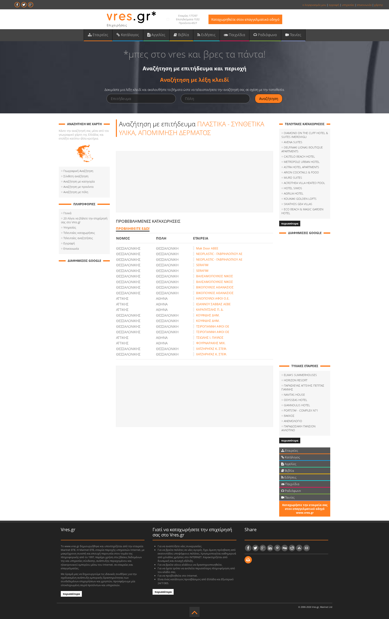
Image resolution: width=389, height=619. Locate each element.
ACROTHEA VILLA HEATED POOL (304, 183)
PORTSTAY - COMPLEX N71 (301, 410)
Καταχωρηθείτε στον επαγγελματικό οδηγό (245, 19)
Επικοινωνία (71, 248)
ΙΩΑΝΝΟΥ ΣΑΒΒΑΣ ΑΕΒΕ (213, 304)
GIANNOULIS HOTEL (297, 405)
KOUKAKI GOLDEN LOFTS (300, 199)
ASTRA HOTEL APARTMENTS (301, 167)
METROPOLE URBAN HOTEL (302, 162)
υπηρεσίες (348, 5)
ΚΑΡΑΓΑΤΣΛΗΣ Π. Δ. (209, 309)
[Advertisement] (194, 181)
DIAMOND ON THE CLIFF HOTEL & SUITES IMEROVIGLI (304, 135)
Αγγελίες (157, 34)
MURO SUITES (293, 177)
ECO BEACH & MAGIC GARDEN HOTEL (302, 211)
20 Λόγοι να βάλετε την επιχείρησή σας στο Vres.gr (84, 220)
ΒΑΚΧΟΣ (289, 416)
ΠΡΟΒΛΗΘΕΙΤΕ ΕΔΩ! (133, 228)
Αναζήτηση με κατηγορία (79, 181)
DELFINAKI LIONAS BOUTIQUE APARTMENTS (302, 149)
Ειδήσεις (208, 34)
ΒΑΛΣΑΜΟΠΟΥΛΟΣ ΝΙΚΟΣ (214, 276)
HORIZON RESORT (295, 380)
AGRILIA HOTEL (293, 193)
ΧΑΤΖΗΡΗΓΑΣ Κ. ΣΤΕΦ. (211, 349)
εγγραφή (334, 5)
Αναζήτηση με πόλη (75, 192)
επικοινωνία (364, 5)
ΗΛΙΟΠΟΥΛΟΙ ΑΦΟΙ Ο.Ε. (212, 298)
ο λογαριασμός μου (314, 5)
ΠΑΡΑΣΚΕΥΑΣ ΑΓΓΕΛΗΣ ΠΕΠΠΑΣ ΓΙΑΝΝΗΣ (302, 387)
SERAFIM (202, 265)
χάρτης (378, 5)
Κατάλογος (129, 34)
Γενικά (67, 213)
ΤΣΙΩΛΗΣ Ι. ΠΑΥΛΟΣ (209, 337)
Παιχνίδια (236, 34)
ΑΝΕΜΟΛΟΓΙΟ (293, 421)
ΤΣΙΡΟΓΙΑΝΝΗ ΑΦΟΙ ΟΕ (212, 326)
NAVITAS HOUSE (294, 395)
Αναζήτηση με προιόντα (78, 187)
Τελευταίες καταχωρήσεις (79, 233)
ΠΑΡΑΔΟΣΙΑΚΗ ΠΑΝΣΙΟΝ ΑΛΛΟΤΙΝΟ (298, 428)
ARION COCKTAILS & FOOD (301, 172)
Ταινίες (295, 34)
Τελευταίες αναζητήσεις (78, 238)
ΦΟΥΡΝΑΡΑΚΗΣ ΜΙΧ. (210, 343)
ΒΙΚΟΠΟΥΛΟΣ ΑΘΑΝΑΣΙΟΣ (215, 287)
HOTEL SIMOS (293, 188)
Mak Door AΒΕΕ (207, 248)
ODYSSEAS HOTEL (295, 400)
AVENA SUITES (293, 142)
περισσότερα (289, 223)
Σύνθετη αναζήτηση (75, 176)
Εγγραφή (69, 243)
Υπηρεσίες (69, 227)
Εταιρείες (100, 34)
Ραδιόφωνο (267, 34)
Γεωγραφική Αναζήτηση (78, 171)
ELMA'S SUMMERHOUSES (300, 375)
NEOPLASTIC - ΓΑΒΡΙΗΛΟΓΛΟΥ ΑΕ (219, 254)
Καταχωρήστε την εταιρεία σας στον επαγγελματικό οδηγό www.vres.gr (304, 509)
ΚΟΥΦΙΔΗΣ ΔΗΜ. (208, 315)
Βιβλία (183, 34)
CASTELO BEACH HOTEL (299, 156)
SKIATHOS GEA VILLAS (298, 204)
